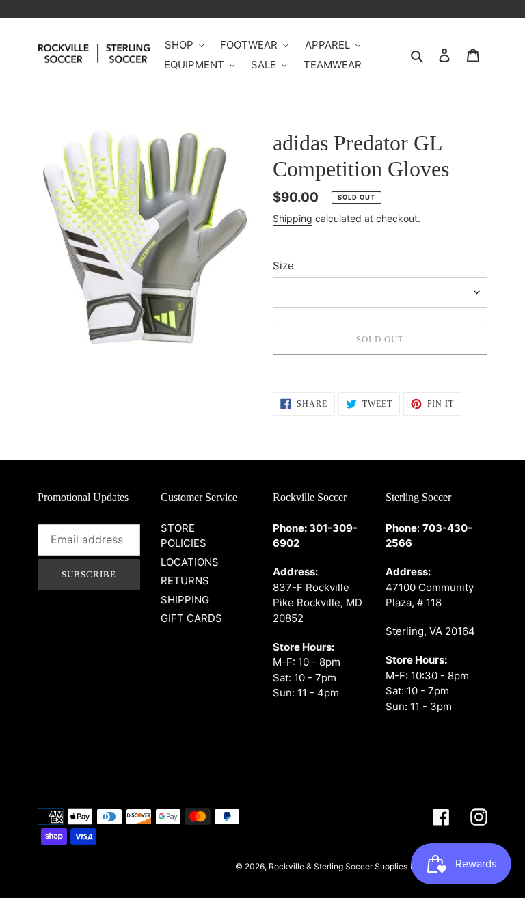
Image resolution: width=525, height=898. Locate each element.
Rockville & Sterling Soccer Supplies (338, 866)
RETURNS (185, 580)
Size (283, 265)
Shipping (292, 218)
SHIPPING (185, 599)
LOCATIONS (190, 562)
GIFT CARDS (191, 618)
